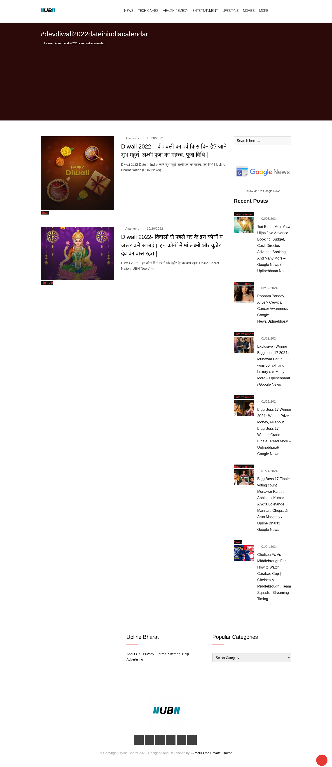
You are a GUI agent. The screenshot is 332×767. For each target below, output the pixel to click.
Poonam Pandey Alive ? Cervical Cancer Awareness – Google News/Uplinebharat (274, 308)
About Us (133, 654)
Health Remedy (175, 11)
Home (48, 43)
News (128, 11)
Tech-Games (148, 11)
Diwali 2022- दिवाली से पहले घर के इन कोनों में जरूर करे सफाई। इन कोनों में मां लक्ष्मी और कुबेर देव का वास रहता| (171, 245)
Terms (161, 654)
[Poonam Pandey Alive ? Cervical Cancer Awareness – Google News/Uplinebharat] (244, 294)
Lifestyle (230, 11)
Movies (249, 11)
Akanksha (132, 138)
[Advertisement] (166, 79)
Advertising (134, 659)
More (263, 11)
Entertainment (205, 11)
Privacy (148, 654)
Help (185, 654)
